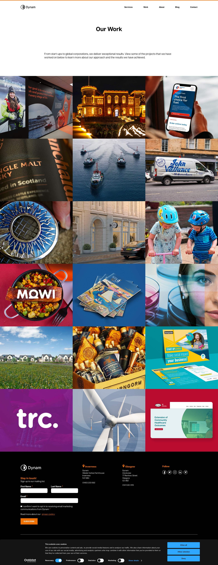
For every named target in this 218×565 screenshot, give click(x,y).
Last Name (56, 487)
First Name (26, 487)
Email (23, 497)
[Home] (28, 9)
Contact (193, 7)
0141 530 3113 (128, 485)
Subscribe (29, 521)
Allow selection (184, 552)
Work (145, 7)
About (161, 7)
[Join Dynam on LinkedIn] (180, 474)
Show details (134, 560)
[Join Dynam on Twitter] (170, 474)
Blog (177, 7)
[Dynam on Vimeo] (185, 474)
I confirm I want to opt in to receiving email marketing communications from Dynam (47, 508)
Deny (184, 558)
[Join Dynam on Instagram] (175, 474)
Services (128, 7)
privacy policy (48, 514)
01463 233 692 (88, 483)
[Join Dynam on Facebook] (164, 474)
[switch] (80, 560)
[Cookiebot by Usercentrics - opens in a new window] (30, 560)
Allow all (183, 545)
